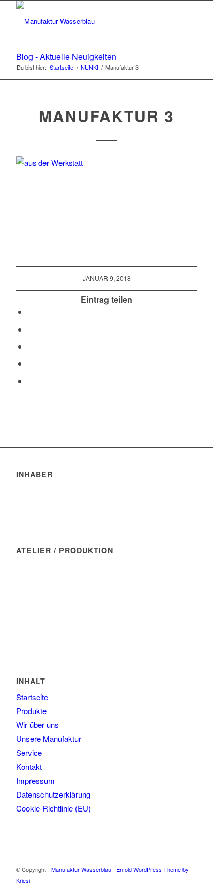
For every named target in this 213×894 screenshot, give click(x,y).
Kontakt (29, 766)
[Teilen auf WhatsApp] (30, 329)
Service (29, 752)
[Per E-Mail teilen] (30, 380)
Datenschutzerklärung (53, 794)
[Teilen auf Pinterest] (30, 346)
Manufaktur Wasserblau (81, 869)
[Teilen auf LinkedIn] (30, 363)
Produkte (31, 710)
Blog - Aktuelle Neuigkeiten (66, 56)
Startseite (32, 696)
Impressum (35, 780)
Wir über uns (37, 724)
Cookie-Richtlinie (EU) (53, 808)
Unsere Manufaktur (48, 738)
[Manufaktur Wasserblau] (88, 21)
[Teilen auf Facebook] (30, 311)
